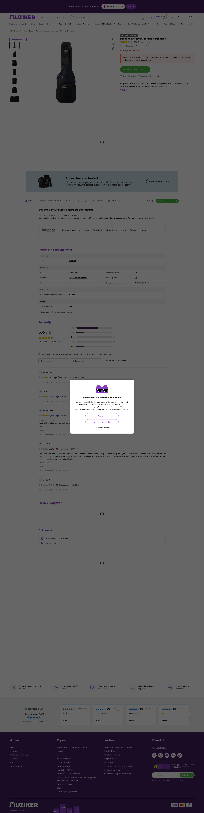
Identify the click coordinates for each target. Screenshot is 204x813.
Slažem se (102, 415)
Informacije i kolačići (102, 427)
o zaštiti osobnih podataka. (118, 409)
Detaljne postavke (102, 421)
